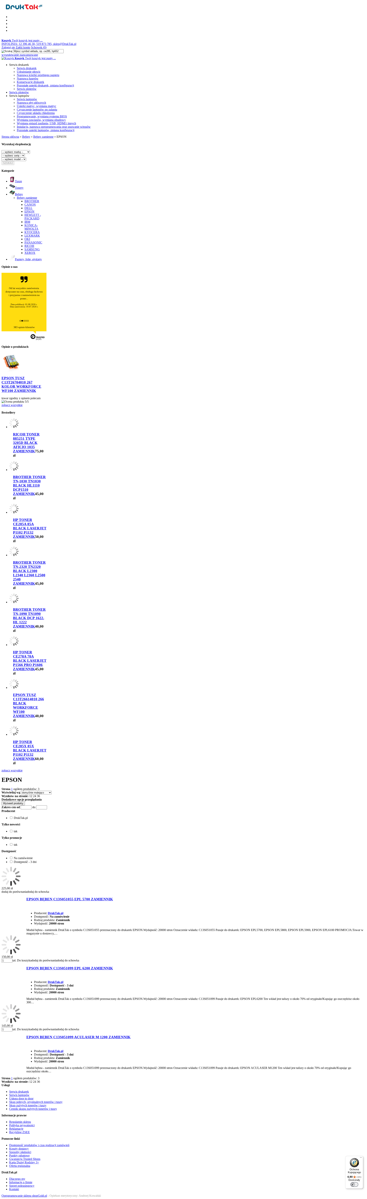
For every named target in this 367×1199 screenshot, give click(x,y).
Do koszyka (24, 960)
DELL (28, 208)
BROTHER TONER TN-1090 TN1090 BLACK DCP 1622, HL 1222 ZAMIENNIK (29, 618)
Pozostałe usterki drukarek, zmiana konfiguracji (45, 85)
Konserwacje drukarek (30, 82)
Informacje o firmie (20, 1182)
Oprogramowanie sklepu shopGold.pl (24, 1195)
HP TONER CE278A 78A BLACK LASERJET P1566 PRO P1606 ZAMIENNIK (29, 660)
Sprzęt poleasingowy (21, 1185)
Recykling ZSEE (19, 1132)
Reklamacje (16, 1128)
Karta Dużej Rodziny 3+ (24, 1162)
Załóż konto (23, 47)
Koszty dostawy (19, 1148)
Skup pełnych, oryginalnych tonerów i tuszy (36, 1102)
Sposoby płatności (20, 1152)
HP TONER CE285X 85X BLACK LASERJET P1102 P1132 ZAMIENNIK (29, 750)
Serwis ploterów (27, 88)
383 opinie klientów (24, 327)
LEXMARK (32, 235)
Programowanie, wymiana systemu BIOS (42, 116)
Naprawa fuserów (27, 78)
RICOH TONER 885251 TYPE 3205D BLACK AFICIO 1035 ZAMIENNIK (26, 442)
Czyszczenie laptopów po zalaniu (37, 109)
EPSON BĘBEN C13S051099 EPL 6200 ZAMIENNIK (69, 968)
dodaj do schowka (38, 891)
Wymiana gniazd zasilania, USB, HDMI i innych (46, 123)
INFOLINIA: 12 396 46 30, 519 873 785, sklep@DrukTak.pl (39, 44)
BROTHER (31, 201)
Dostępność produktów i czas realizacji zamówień (39, 1145)
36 (38, 796)
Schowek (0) (38, 47)
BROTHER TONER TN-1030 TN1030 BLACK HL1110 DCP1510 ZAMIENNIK (29, 485)
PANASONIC (33, 242)
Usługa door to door (21, 1098)
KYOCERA (32, 232)
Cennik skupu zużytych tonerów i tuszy (33, 1108)
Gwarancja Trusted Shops (24, 1159)
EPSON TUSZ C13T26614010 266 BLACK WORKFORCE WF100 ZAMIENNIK (28, 705)
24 (34, 796)
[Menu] (361, 1158)
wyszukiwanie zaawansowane (20, 54)
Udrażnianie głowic (29, 71)
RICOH (29, 246)
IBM (27, 221)
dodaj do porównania (14, 891)
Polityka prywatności (22, 1125)
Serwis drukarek (27, 68)
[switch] (354, 1184)
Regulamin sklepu (20, 1121)
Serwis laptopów (27, 99)
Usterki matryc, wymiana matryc (36, 106)
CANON (30, 204)
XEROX (29, 252)
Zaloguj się (8, 47)
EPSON (29, 211)
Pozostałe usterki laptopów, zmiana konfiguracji (45, 130)
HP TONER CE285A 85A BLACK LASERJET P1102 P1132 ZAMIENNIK (29, 528)
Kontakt (14, 1189)
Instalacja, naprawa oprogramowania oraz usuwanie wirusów (54, 126)
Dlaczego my (17, 1178)
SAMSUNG (32, 249)
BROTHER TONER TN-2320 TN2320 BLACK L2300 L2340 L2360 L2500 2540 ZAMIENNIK (29, 573)
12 (30, 796)
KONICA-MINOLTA (31, 227)
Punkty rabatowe (19, 1155)
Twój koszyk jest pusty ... (22, 40)
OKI (27, 239)
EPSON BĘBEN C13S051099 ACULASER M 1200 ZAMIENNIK (78, 1037)
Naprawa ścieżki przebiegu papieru (38, 75)
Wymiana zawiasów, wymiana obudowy (41, 119)
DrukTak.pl (55, 913)
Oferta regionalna (19, 1165)
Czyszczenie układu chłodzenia (36, 113)
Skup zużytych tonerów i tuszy (27, 1105)
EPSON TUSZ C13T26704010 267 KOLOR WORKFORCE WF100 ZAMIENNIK (21, 384)
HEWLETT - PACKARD (32, 216)
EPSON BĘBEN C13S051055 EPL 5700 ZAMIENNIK (69, 899)
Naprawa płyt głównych (31, 102)
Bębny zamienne (27, 197)
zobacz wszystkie (12, 405)
